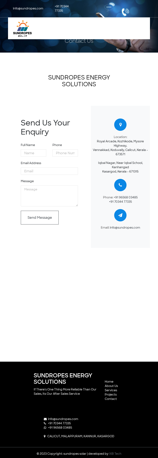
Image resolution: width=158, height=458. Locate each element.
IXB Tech (115, 454)
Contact (111, 399)
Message (27, 181)
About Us (111, 386)
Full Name (28, 145)
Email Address (31, 163)
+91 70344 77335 (120, 202)
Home (109, 381)
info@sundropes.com (125, 227)
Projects (111, 394)
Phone (57, 145)
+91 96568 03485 (126, 197)
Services (111, 390)
